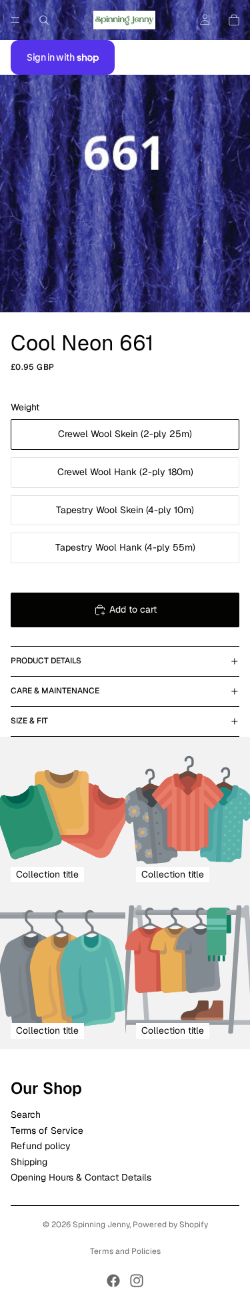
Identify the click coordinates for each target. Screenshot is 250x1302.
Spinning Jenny (101, 1224)
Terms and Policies (125, 1251)
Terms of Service (47, 1130)
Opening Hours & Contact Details (81, 1177)
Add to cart (133, 609)
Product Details (46, 660)
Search (26, 1114)
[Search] (44, 20)
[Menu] (15, 20)
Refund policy (41, 1146)
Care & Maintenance (55, 690)
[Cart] (234, 20)
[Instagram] (137, 1281)
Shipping (29, 1161)
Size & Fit (29, 720)
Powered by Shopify (170, 1224)
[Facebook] (113, 1281)
